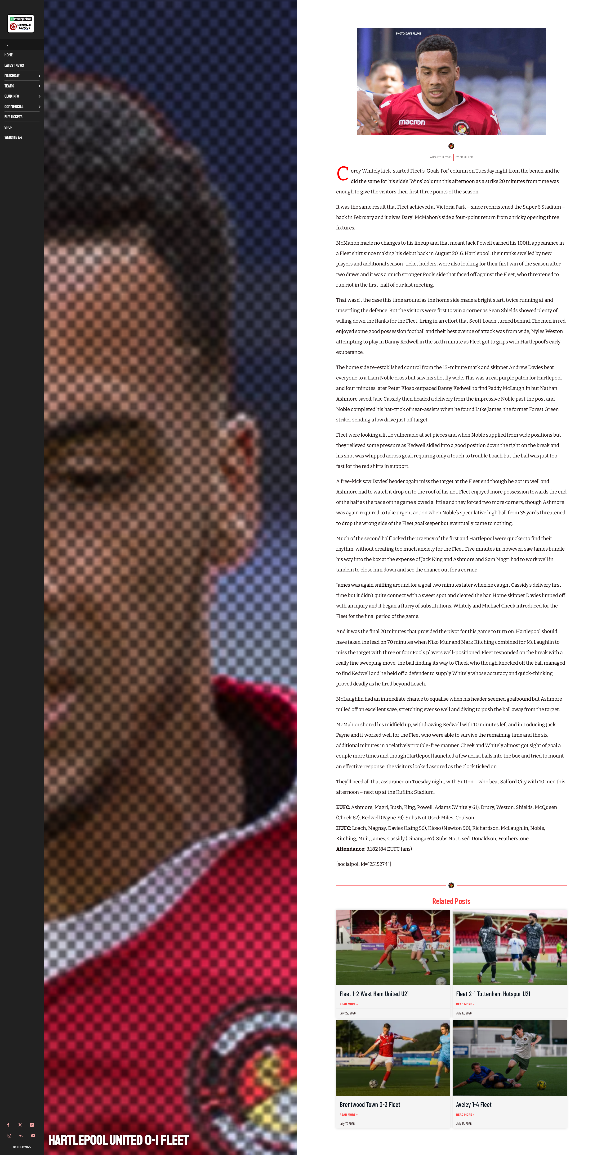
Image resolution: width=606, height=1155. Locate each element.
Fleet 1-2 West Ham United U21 (374, 994)
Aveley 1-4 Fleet (474, 1104)
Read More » (349, 1004)
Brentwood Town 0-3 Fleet (370, 1104)
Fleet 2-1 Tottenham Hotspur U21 (493, 994)
